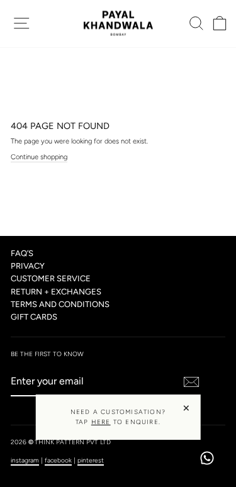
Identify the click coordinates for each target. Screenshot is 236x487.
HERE (101, 422)
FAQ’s (22, 253)
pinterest (90, 460)
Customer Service (51, 278)
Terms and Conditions (60, 304)
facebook (58, 460)
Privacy (28, 266)
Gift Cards (34, 317)
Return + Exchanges (56, 291)
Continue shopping (39, 157)
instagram (25, 460)
